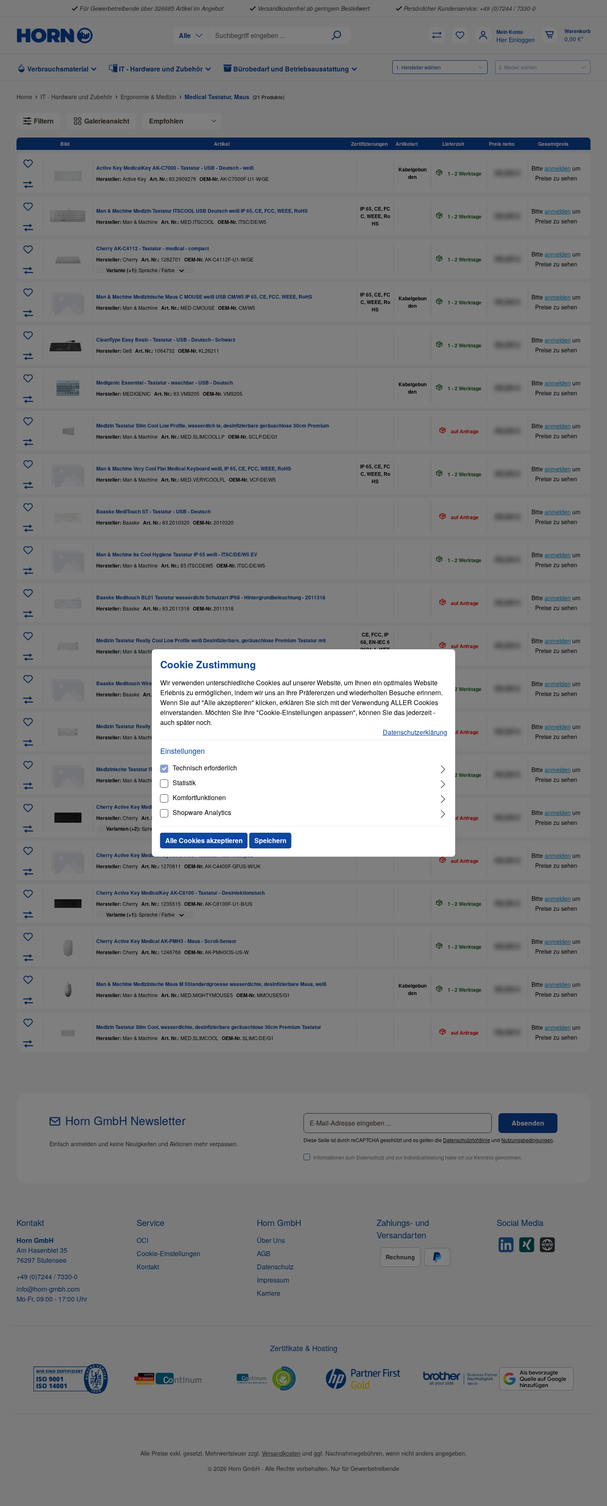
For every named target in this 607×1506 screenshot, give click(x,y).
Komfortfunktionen (199, 797)
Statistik (184, 782)
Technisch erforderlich (205, 767)
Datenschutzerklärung (415, 732)
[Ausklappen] (443, 768)
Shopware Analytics (202, 812)
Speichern (270, 840)
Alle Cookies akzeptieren (204, 840)
